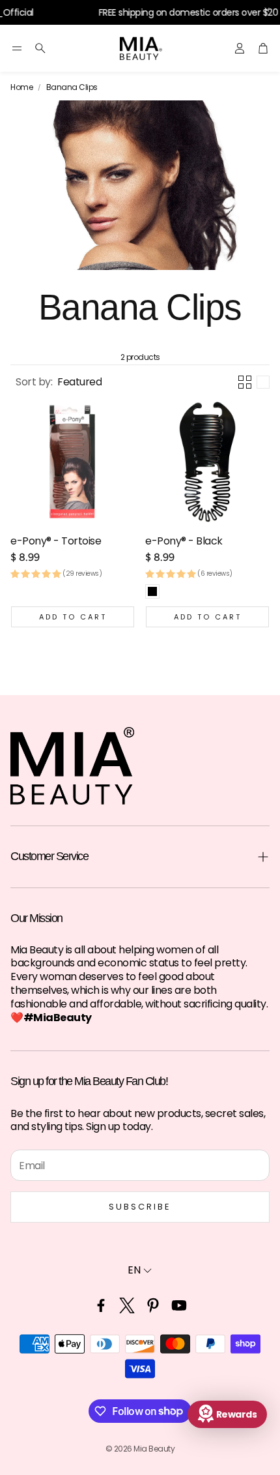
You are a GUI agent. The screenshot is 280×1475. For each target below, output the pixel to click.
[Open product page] (72, 462)
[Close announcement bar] (267, 10)
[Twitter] (127, 1305)
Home (21, 87)
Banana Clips (72, 87)
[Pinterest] (153, 1305)
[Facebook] (101, 1305)
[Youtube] (179, 1305)
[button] (16, 48)
